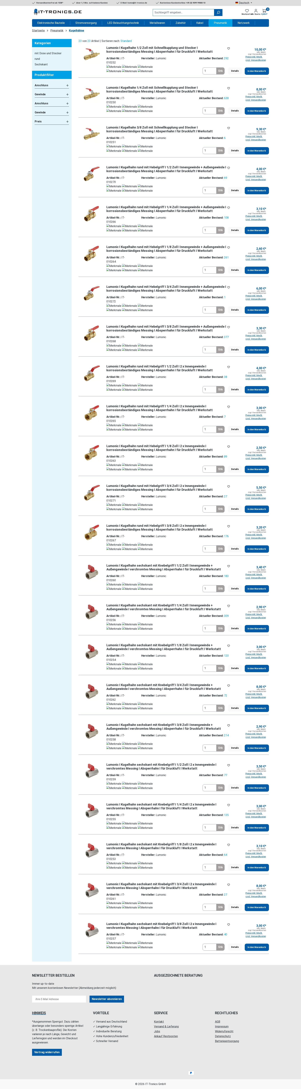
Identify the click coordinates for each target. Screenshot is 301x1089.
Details (235, 71)
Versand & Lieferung (166, 1026)
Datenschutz (223, 1036)
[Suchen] (218, 12)
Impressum (222, 1026)
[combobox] (183, 12)
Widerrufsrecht (224, 1031)
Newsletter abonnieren (107, 999)
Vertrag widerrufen (47, 1052)
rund (37, 59)
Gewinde (40, 94)
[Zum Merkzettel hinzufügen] (228, 48)
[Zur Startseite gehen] (58, 12)
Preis (38, 121)
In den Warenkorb (257, 71)
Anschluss (41, 85)
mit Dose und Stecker (48, 53)
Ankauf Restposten (166, 1036)
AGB (217, 1021)
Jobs (157, 1031)
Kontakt (159, 1021)
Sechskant (41, 64)
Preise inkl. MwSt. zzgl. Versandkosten (255, 58)
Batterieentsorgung (227, 1041)
